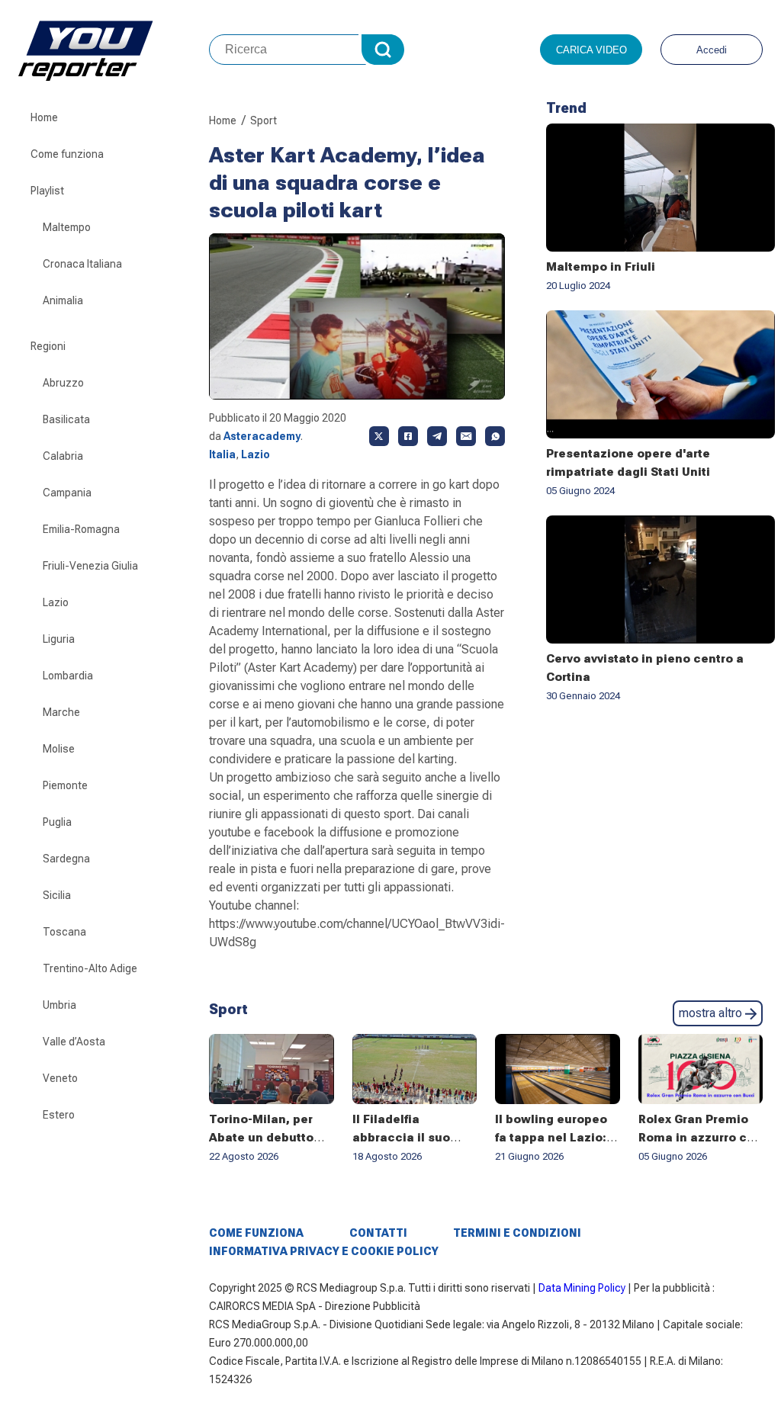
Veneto (60, 1078)
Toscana (64, 932)
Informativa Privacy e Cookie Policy (324, 1251)
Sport (263, 120)
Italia (222, 454)
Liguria (59, 639)
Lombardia (68, 675)
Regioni (48, 346)
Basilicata (66, 419)
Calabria (63, 456)
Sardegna (66, 858)
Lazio (56, 602)
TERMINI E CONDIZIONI (517, 1233)
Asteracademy (262, 436)
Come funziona (67, 154)
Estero (59, 1115)
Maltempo (67, 227)
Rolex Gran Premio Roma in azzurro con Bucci (700, 1137)
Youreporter (113, 49)
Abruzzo (63, 383)
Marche (61, 712)
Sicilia (57, 895)
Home (44, 117)
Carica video (591, 50)
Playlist (47, 191)
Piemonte (65, 785)
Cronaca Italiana (82, 264)
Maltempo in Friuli (600, 267)
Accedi (711, 50)
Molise (59, 749)
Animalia (63, 300)
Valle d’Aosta (74, 1041)
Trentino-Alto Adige (90, 968)
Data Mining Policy (581, 1288)
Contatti (378, 1233)
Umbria (59, 1005)
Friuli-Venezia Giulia (90, 566)
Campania (67, 492)
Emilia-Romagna (81, 529)
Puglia (57, 822)
